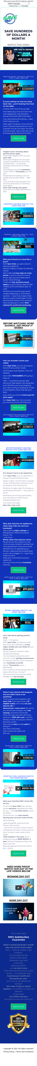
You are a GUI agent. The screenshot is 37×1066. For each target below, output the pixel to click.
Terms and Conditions (25, 1051)
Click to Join (18, 138)
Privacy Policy (8, 1051)
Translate (24, 6)
